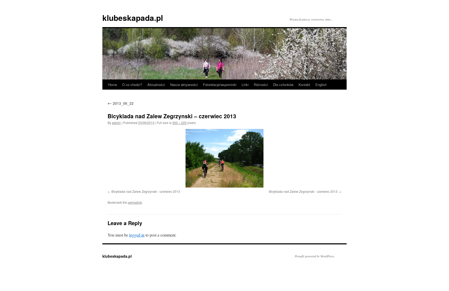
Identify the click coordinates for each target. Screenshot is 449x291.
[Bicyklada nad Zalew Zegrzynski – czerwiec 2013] (224, 158)
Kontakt (304, 84)
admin (116, 122)
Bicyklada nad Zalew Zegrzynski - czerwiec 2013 (145, 191)
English (321, 84)
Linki (245, 84)
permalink (135, 202)
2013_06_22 (121, 103)
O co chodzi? (132, 84)
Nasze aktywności (184, 84)
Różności (261, 84)
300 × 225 (179, 122)
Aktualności (156, 84)
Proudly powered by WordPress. (315, 256)
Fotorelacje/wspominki (219, 84)
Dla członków (283, 84)
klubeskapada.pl (132, 17)
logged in (136, 235)
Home (112, 84)
